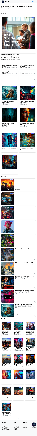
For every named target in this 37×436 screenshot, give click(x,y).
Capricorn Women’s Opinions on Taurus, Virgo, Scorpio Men (30, 332)
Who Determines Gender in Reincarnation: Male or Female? (6, 380)
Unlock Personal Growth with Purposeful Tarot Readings (9, 170)
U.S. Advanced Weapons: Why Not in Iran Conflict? (10, 56)
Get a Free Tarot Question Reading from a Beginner (5, 332)
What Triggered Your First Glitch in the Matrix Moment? (18, 364)
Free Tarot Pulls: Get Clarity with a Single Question (26, 149)
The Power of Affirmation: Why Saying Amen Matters (18, 380)
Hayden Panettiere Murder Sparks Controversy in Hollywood (5, 348)
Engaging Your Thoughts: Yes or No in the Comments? (10, 59)
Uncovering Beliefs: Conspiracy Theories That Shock (18, 348)
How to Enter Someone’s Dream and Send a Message (30, 380)
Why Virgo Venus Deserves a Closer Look (22, 234)
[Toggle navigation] (35, 1)
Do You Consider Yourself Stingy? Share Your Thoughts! (6, 397)
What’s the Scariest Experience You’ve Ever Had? (8, 124)
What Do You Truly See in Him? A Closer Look (30, 364)
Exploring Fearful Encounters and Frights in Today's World (17, 413)
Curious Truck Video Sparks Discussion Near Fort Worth (6, 364)
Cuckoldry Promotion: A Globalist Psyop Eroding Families (30, 348)
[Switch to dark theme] (33, 1)
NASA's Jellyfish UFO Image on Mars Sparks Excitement (18, 397)
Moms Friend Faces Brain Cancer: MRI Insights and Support (18, 429)
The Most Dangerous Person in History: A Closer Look (30, 397)
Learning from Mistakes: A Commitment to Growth (29, 429)
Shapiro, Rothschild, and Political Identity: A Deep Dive (10, 57)
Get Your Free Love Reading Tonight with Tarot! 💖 (6, 413)
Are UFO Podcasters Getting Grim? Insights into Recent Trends (18, 332)
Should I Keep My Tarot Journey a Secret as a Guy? (29, 413)
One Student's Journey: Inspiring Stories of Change (13, 49)
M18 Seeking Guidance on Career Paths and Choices (10, 54)
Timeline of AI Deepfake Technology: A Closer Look (9, 149)
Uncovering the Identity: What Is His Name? (27, 124)
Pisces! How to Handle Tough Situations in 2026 (8, 102)
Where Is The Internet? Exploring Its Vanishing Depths (27, 102)
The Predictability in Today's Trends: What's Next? (6, 429)
